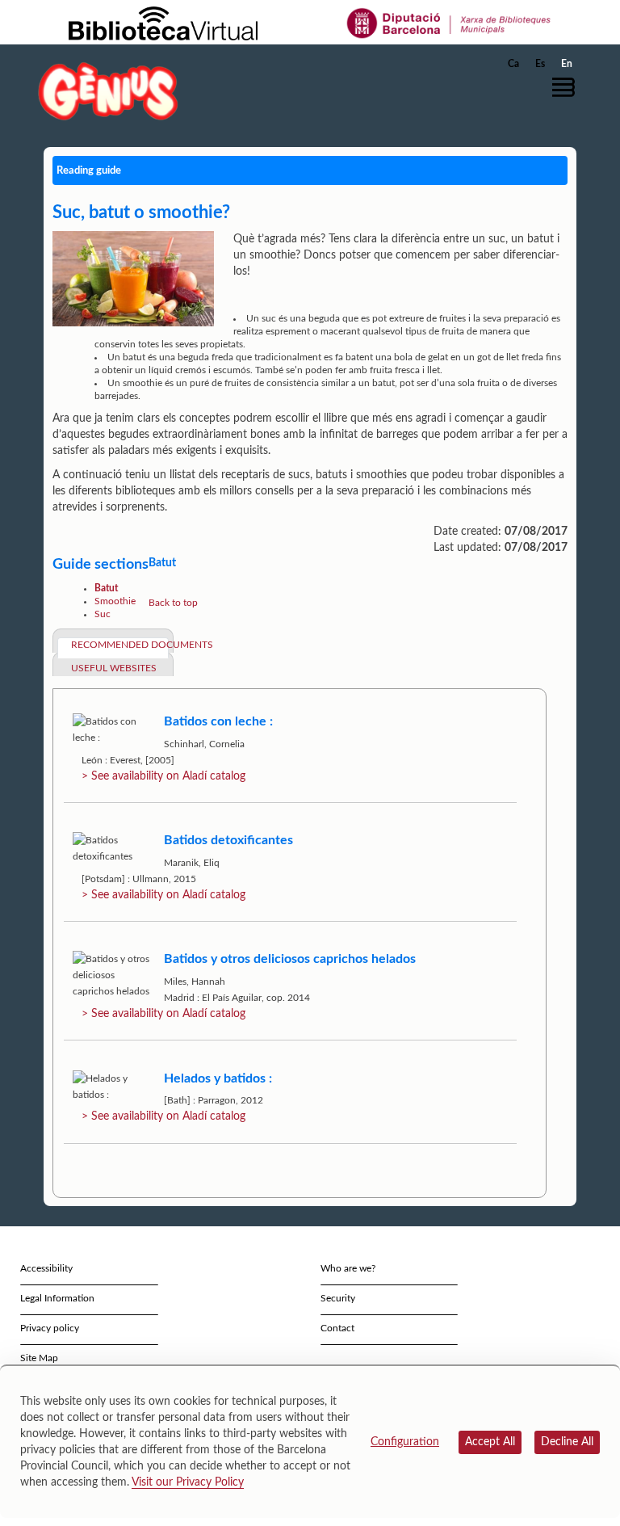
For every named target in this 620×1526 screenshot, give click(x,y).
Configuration (405, 1442)
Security (337, 1298)
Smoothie (115, 601)
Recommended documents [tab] (120, 644)
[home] (108, 91)
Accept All (490, 1442)
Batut (106, 588)
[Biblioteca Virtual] (163, 23)
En (566, 64)
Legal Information (57, 1298)
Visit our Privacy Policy (188, 1482)
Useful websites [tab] (114, 668)
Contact (337, 1328)
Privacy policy (49, 1328)
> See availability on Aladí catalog (163, 776)
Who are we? (347, 1268)
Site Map (39, 1358)
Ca (513, 64)
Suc (102, 614)
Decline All (567, 1442)
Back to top (173, 602)
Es (540, 64)
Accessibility (46, 1268)
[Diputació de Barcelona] (449, 23)
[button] (568, 87)
